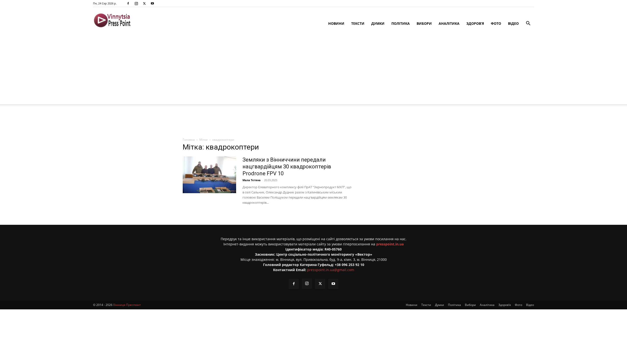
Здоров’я (475, 23)
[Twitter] (144, 3)
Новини (336, 23)
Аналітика (449, 23)
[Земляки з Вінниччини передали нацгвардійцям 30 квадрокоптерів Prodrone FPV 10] (209, 174)
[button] (528, 24)
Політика (400, 23)
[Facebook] (128, 3)
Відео (513, 23)
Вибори (424, 23)
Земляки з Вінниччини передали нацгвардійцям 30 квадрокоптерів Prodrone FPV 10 (286, 166)
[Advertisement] (313, 70)
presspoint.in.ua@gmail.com (330, 269)
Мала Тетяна (251, 180)
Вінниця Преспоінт (127, 305)
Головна (189, 140)
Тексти (357, 23)
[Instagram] (136, 3)
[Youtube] (152, 3)
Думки (378, 23)
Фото (496, 23)
